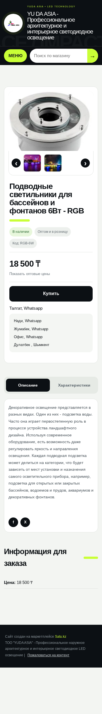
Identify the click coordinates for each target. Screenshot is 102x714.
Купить (51, 293)
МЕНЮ (15, 55)
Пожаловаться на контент (48, 655)
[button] (32, 163)
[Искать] (92, 56)
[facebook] (13, 522)
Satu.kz (60, 637)
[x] (25, 522)
